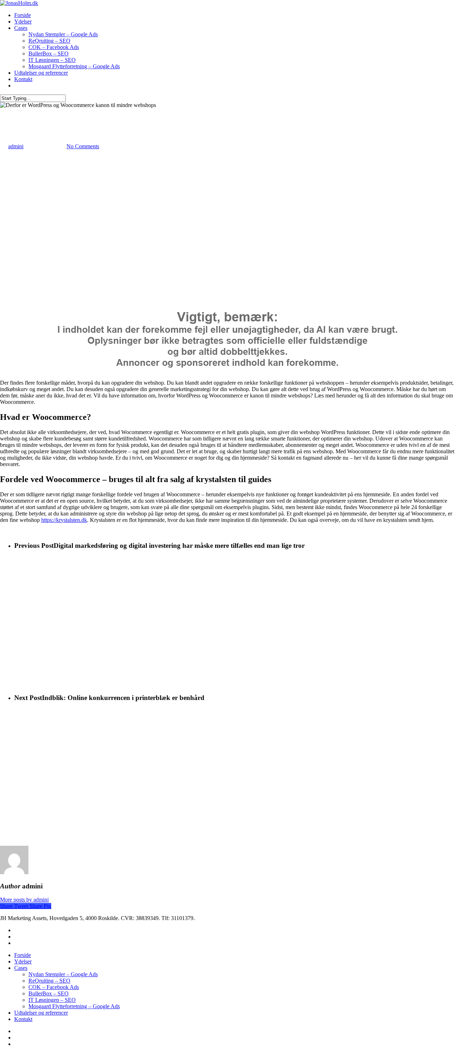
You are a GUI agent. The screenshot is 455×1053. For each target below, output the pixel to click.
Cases (20, 28)
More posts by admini (24, 900)
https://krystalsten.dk (64, 520)
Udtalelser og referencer (41, 73)
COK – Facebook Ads (53, 47)
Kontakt (23, 79)
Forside (22, 15)
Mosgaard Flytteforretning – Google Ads (74, 66)
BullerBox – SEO (48, 53)
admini (15, 146)
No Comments (82, 146)
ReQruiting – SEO (49, 41)
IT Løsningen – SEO (52, 60)
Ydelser (23, 21)
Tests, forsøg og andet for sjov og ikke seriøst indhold (60, 111)
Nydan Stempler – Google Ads (63, 34)
